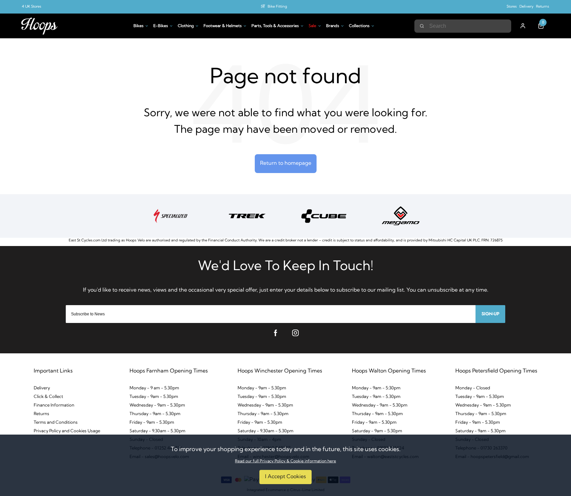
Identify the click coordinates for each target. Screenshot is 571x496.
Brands (332, 26)
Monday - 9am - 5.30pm (262, 388)
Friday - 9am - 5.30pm (152, 422)
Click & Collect (48, 397)
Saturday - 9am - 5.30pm (377, 431)
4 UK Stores (31, 7)
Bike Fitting (277, 7)
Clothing (186, 26)
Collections (359, 26)
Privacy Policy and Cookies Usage (67, 431)
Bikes (138, 26)
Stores (512, 7)
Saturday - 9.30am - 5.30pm (157, 431)
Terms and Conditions (56, 422)
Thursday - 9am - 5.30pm (155, 414)
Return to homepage (285, 163)
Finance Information (54, 405)
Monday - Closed (472, 388)
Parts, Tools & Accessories (275, 26)
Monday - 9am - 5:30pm (376, 388)
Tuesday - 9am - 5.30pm (154, 397)
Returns (542, 7)
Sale (312, 26)
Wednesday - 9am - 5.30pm (157, 405)
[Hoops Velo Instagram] (295, 333)
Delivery (526, 7)
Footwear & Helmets (223, 26)
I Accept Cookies (285, 476)
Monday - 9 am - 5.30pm (154, 388)
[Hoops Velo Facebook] (275, 333)
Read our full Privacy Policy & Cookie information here (285, 461)
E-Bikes (160, 26)
